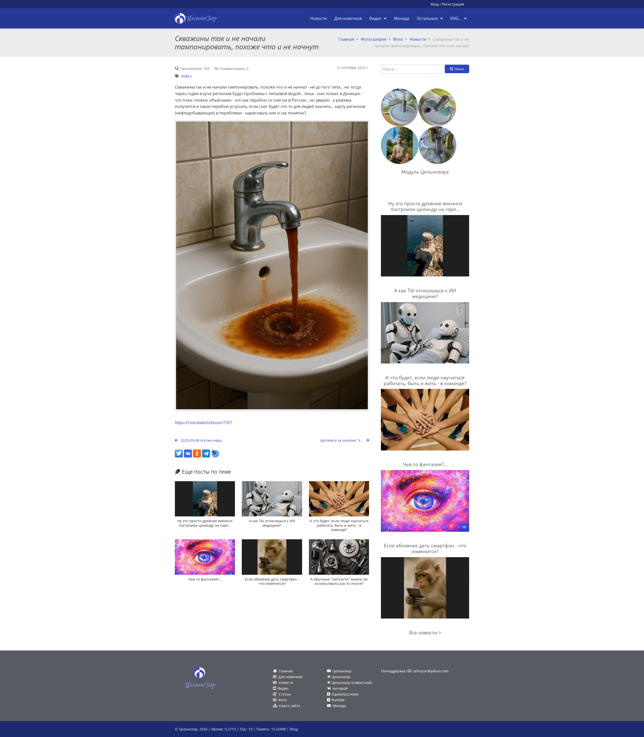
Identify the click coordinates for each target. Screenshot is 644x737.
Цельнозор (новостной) (352, 682)
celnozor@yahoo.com (431, 671)
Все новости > (425, 632)
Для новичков (290, 676)
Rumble (338, 700)
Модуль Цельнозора (425, 171)
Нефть (186, 76)
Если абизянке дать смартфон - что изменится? (272, 581)
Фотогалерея (373, 39)
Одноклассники (345, 694)
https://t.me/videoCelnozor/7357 (203, 422)
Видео (283, 688)
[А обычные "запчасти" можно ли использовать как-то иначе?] (339, 557)
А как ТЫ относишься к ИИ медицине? (272, 522)
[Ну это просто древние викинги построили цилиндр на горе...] (205, 499)
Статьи (285, 694)
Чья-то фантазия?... (205, 579)
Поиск (459, 69)
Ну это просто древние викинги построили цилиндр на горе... (204, 522)
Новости (418, 39)
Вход (435, 4)
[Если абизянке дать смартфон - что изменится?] (272, 557)
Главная (346, 39)
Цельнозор (342, 671)
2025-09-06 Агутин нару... (202, 440)
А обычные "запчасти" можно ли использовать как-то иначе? (339, 581)
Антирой (340, 688)
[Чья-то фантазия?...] (205, 557)
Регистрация (453, 4)
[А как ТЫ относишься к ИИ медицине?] (272, 499)
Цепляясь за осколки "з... (342, 440)
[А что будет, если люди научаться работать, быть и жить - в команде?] (339, 499)
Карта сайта (289, 705)
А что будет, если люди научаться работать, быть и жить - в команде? (339, 525)
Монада (339, 705)
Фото (398, 39)
